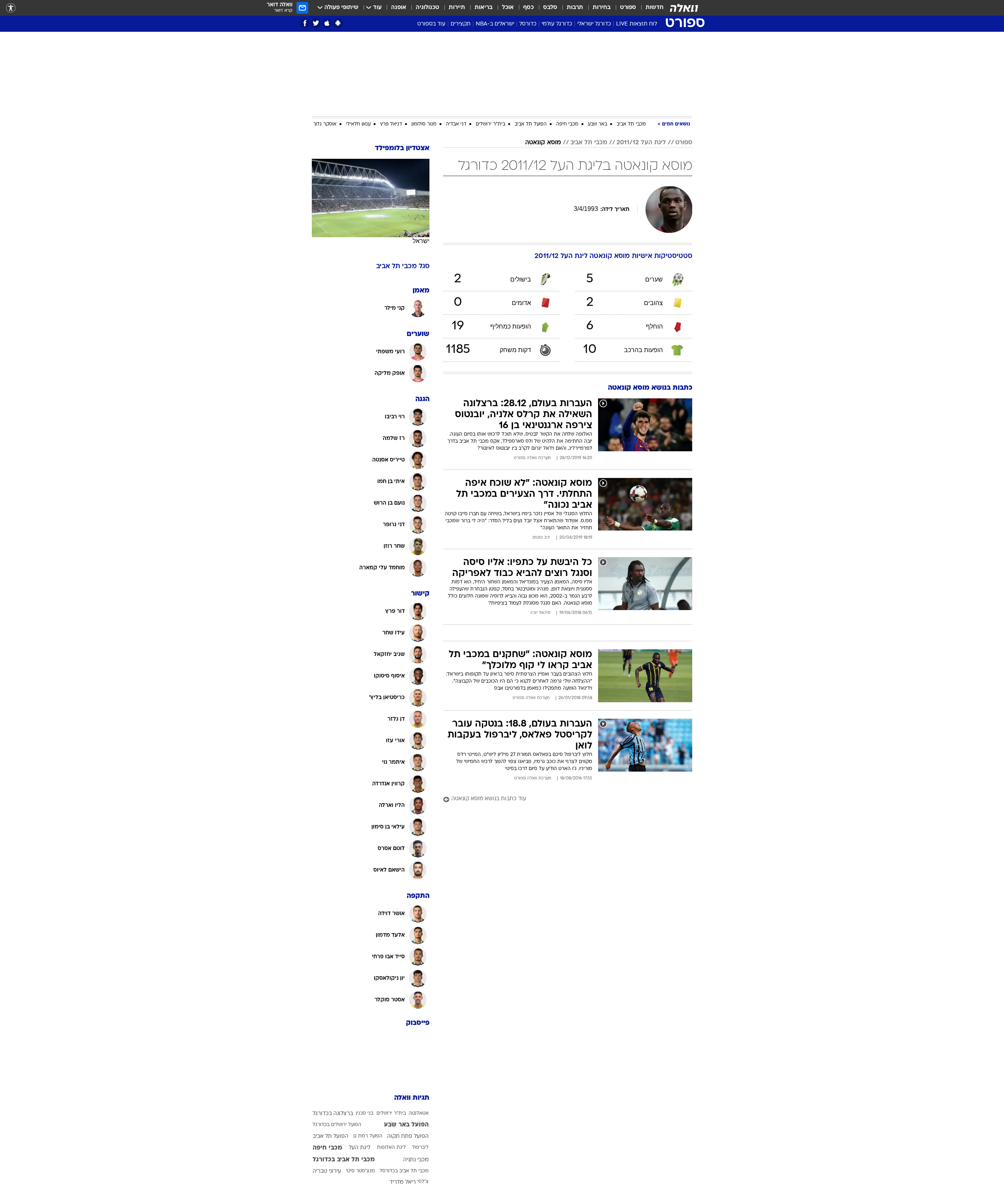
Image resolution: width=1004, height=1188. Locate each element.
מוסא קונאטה (543, 143)
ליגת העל (359, 1147)
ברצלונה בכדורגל (333, 1113)
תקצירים (461, 24)
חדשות (655, 8)
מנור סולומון (424, 124)
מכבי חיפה (567, 124)
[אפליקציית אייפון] (327, 23)
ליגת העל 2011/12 (641, 143)
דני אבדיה (456, 124)
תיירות (457, 8)
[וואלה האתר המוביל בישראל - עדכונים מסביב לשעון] (684, 8)
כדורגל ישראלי (594, 24)
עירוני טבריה (327, 1171)
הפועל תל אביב (531, 124)
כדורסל (528, 24)
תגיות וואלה (411, 1098)
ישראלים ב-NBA (495, 24)
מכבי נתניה (416, 1160)
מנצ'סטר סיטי (360, 1171)
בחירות (602, 8)
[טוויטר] (316, 23)
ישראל (421, 241)
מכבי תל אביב (631, 124)
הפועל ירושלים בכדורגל (337, 1125)
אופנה (398, 8)
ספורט (628, 8)
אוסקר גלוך (324, 124)
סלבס (550, 8)
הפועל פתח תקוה (408, 1136)
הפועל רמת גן (367, 1136)
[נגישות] (11, 8)
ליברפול (420, 1147)
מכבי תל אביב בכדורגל (344, 1160)
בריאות (484, 8)
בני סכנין (364, 1113)
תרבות (575, 8)
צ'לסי (423, 1181)
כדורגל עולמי (557, 24)
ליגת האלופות (391, 1147)
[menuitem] (650, 8)
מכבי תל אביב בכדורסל (404, 1171)
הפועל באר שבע (406, 1125)
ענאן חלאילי (358, 124)
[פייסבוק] (305, 23)
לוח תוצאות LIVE (636, 24)
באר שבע (597, 124)
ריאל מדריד (402, 1182)
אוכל (508, 8)
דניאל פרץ (391, 124)
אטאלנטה (419, 1113)
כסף (528, 8)
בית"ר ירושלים (490, 124)
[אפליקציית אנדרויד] (338, 23)
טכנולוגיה (427, 8)
